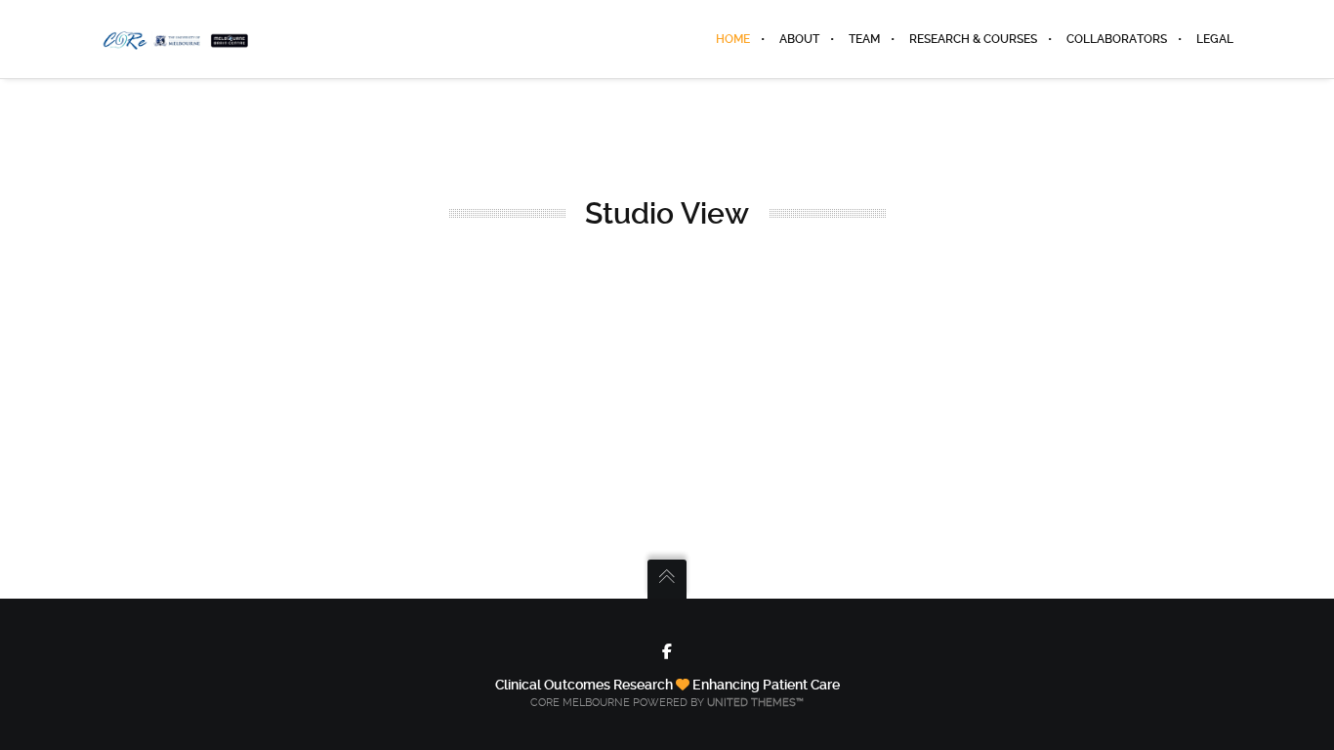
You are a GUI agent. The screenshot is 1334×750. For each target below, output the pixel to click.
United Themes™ (755, 702)
